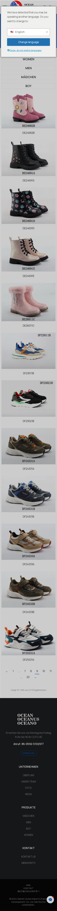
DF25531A (28, 659)
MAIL (28, 885)
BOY (28, 86)
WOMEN (28, 59)
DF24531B (28, 516)
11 (51, 671)
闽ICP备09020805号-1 (28, 891)
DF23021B (28, 421)
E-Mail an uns (28, 753)
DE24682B (28, 133)
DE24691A (28, 180)
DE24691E (28, 276)
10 (43, 671)
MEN (28, 68)
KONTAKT (28, 888)
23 (28, 677)
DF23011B (28, 373)
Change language (28, 42)
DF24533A (28, 564)
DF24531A (28, 468)
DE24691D (29, 228)
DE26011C (28, 325)
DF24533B (28, 612)
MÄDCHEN (28, 77)
